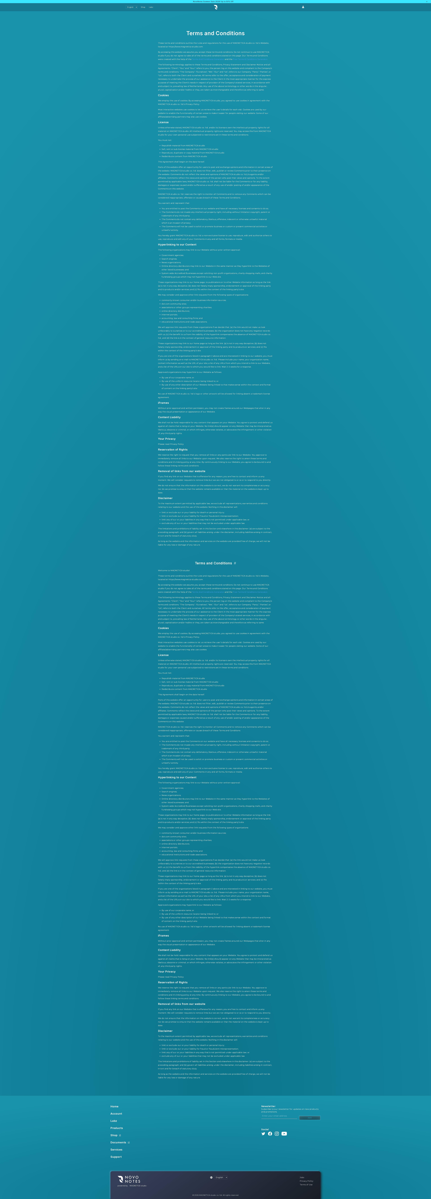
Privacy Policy (306, 1181)
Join (310, 1118)
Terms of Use (306, 1185)
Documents (118, 1142)
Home (114, 1106)
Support (116, 1156)
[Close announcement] (428, 1)
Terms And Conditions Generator (208, 59)
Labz (151, 7)
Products (116, 1128)
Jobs (302, 1177)
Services (116, 1149)
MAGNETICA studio (138, 1186)
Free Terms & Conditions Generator (250, 59)
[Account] (303, 7)
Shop (143, 7)
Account (116, 1113)
